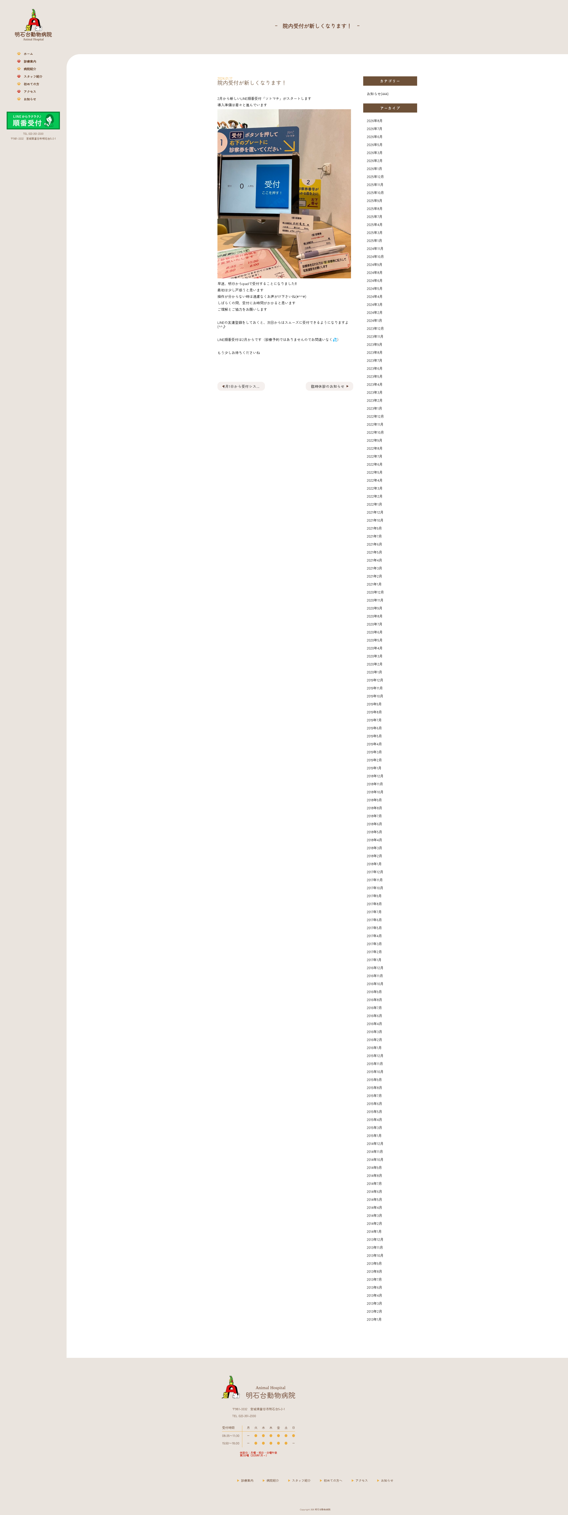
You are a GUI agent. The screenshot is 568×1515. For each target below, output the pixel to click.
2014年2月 (374, 1223)
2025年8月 (375, 208)
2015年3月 (374, 1127)
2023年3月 (375, 392)
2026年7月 (375, 128)
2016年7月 (374, 1007)
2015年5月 (374, 1111)
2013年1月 (374, 1319)
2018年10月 (375, 792)
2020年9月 (375, 608)
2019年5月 (374, 736)
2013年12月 (375, 1239)
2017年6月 (374, 919)
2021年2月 (374, 576)
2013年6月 (374, 1287)
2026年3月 (375, 152)
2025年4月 (375, 224)
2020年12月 (375, 592)
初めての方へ (333, 1480)
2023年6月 (375, 368)
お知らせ (30, 99)
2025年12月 (375, 176)
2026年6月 (375, 136)
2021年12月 (375, 512)
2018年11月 (375, 784)
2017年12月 (375, 871)
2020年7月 (375, 624)
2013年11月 (375, 1247)
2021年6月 (374, 544)
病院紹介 (30, 69)
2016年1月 (374, 1047)
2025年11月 (375, 184)
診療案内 (30, 61)
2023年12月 (375, 328)
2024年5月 (375, 288)
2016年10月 (375, 983)
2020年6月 (375, 632)
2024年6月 (375, 280)
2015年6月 (374, 1103)
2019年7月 (374, 720)
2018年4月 (374, 840)
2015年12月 (375, 1055)
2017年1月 (374, 959)
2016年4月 (374, 1023)
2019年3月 (374, 752)
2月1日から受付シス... (241, 386)
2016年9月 (374, 991)
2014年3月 (374, 1215)
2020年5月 (375, 640)
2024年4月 (375, 296)
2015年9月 (374, 1079)
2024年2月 (375, 312)
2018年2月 (374, 856)
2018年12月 (375, 776)
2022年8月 (375, 448)
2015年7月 (374, 1095)
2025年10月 (375, 192)
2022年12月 (375, 416)
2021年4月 (374, 560)
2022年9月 (375, 440)
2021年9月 (374, 528)
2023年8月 (375, 352)
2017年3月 (374, 943)
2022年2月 (375, 496)
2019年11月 (375, 688)
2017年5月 (374, 927)
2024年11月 (375, 248)
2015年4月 (374, 1119)
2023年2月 (375, 400)
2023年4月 (375, 384)
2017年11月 (375, 879)
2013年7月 (374, 1279)
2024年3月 (375, 304)
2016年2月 (374, 1039)
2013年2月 (374, 1311)
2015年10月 (375, 1071)
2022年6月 (375, 464)
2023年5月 (375, 376)
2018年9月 (374, 800)
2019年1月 (374, 768)
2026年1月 (374, 168)
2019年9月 (374, 704)
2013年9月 (374, 1263)
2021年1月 (374, 584)
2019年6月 (374, 728)
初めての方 (31, 84)
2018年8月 (374, 808)
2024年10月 (375, 256)
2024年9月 (375, 264)
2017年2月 (374, 951)
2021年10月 (375, 520)
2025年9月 (375, 200)
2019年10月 (375, 696)
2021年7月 (374, 536)
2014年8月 (374, 1175)
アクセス (30, 91)
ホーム (28, 53)
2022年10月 (375, 432)
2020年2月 (375, 664)
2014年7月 (374, 1183)
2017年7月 (374, 911)
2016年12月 (375, 967)
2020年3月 (375, 656)
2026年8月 (375, 120)
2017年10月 (375, 887)
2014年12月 (375, 1143)
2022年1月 (374, 504)
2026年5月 (375, 144)
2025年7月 (375, 216)
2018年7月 (374, 816)
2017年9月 (374, 895)
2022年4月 (375, 480)
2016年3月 (374, 1031)
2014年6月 (374, 1191)
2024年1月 (374, 320)
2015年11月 (375, 1063)
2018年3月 (374, 848)
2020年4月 (375, 648)
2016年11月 (375, 975)
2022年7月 (375, 456)
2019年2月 (374, 760)
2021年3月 (374, 568)
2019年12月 (375, 680)
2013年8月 (374, 1271)
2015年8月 (374, 1087)
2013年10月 (375, 1255)
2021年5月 (374, 552)
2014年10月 (375, 1159)
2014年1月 (374, 1231)
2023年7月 (375, 360)
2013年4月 (374, 1295)
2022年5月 (375, 472)
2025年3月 (375, 232)
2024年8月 (375, 272)
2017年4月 (374, 935)
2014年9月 (374, 1167)
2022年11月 (375, 424)
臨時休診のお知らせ (328, 386)
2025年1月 (374, 240)
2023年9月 (375, 344)
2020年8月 (375, 616)
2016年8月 (374, 999)
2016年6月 (374, 1015)
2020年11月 (375, 600)
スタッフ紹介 (33, 76)
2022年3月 (375, 488)
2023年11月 (375, 336)
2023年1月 (374, 408)
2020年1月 (374, 672)
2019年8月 (374, 712)
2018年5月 (374, 832)
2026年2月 (375, 160)
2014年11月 (375, 1151)
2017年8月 (374, 903)
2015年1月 (374, 1135)
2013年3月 (374, 1303)
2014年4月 (374, 1207)
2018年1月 (374, 863)
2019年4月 (374, 744)
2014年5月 (374, 1199)
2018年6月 (374, 824)
